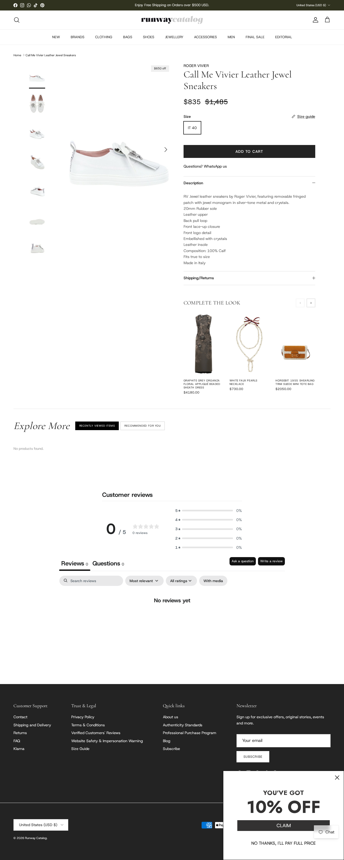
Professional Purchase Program (189, 732)
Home (17, 55)
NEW (56, 37)
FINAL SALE (255, 37)
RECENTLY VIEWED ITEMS (97, 425)
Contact (20, 716)
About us (170, 716)
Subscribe (171, 748)
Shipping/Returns (199, 277)
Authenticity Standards (182, 725)
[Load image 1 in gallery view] (119, 147)
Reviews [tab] (74, 563)
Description (193, 183)
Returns (20, 732)
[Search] (16, 20)
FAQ (16, 740)
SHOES (148, 37)
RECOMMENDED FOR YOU (142, 425)
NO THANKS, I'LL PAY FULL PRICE (283, 843)
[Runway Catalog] (172, 20)
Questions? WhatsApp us (205, 166)
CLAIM (284, 825)
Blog (166, 740)
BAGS (127, 37)
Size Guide (80, 748)
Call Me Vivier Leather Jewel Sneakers (51, 55)
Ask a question (243, 561)
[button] (208, 511)
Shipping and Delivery (32, 725)
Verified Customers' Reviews (95, 732)
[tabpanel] (172, 617)
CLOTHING (103, 37)
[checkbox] (213, 581)
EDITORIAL (283, 37)
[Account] (314, 20)
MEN (231, 37)
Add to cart (249, 151)
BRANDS (77, 37)
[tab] (108, 564)
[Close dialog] (337, 777)
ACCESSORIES (205, 37)
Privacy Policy (82, 716)
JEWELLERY (174, 37)
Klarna (18, 748)
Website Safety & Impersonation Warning (107, 740)
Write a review (271, 561)
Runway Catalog (36, 838)
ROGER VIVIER (196, 65)
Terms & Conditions (88, 725)
